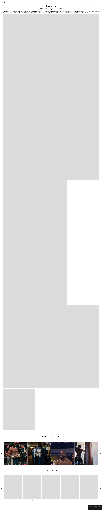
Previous (1, 453)
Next (100, 453)
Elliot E (51, 6)
